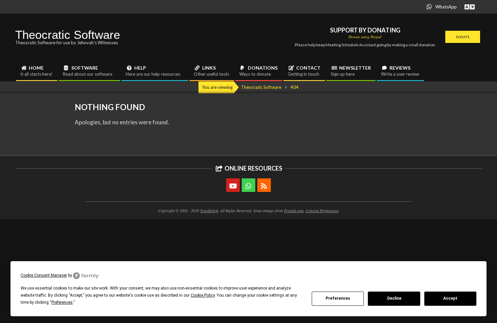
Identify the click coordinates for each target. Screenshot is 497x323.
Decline (394, 298)
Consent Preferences (322, 210)
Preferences (338, 298)
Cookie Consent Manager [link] (44, 275)
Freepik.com (294, 210)
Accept (450, 298)
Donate (463, 37)
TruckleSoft (209, 210)
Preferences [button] (62, 302)
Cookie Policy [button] (203, 295)
